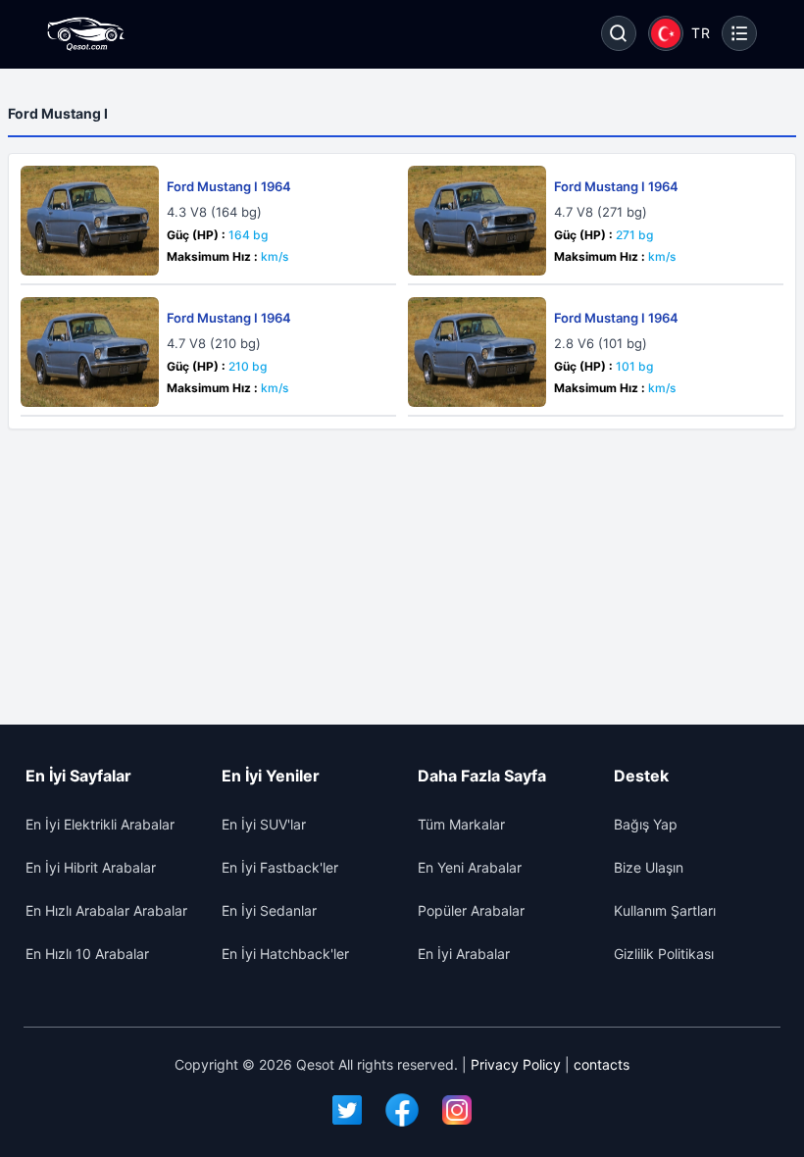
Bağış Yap (646, 824)
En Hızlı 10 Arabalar (87, 953)
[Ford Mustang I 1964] (90, 221)
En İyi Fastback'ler (280, 867)
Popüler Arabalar (471, 910)
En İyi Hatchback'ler (285, 953)
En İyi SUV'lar (264, 824)
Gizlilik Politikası (664, 953)
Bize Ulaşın (648, 867)
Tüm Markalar (461, 824)
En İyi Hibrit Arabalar (90, 867)
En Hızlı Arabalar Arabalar (106, 910)
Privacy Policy (516, 1064)
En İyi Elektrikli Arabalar (100, 824)
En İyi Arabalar (464, 953)
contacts (601, 1064)
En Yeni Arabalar (470, 867)
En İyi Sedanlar (269, 910)
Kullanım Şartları (665, 910)
